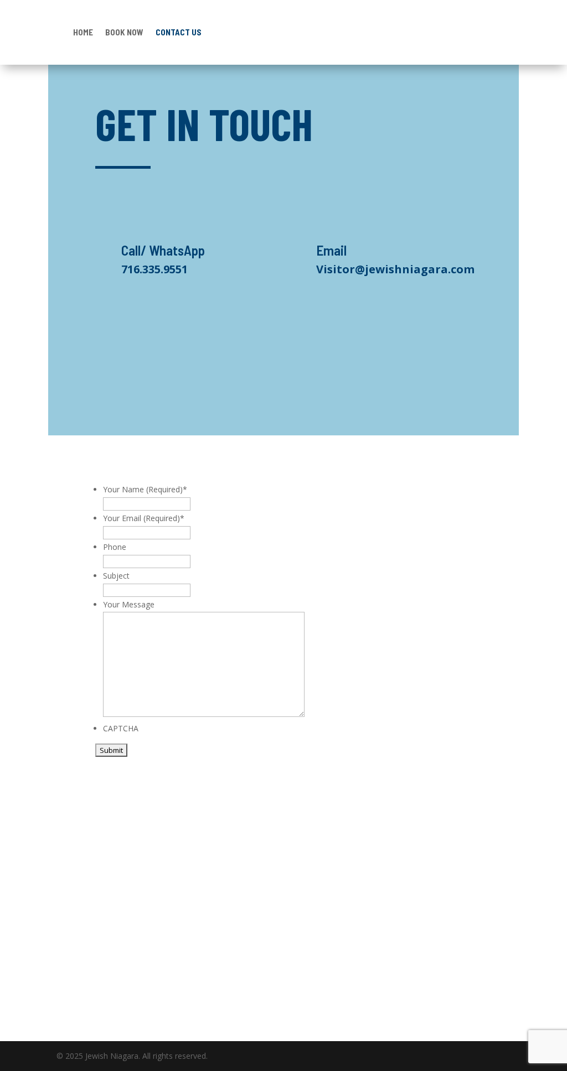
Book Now (124, 32)
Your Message (128, 604)
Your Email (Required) (143, 518)
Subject (116, 575)
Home (83, 32)
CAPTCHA (120, 728)
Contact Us (179, 32)
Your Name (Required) (145, 489)
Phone (114, 547)
